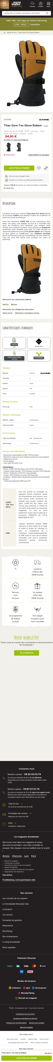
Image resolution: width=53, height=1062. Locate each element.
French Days (44, 1039)
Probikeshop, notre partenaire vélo (19, 880)
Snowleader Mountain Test (18, 1043)
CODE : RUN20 (20, 25)
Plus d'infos (7, 875)
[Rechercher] (49, 11)
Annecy (6, 856)
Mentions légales (26, 1027)
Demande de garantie (12, 920)
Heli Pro (5, 304)
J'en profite (35, 24)
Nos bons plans (12, 1039)
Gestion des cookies (36, 1023)
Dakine (7, 120)
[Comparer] (46, 168)
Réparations (8, 926)
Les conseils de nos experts (15, 898)
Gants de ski (11, 32)
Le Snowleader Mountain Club (16, 904)
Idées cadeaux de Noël (39, 1043)
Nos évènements (10, 937)
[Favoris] (39, 168)
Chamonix (17, 856)
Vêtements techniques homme (27, 313)
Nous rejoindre (9, 947)
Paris (33, 856)
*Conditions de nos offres (25, 1014)
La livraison (7, 909)
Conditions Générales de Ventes (25, 1018)
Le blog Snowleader (11, 942)
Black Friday (32, 1039)
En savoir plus (9, 188)
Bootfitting (7, 931)
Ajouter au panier (19, 168)
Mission (14, 304)
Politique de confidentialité (16, 1023)
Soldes (23, 1039)
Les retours (8, 915)
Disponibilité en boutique (38, 155)
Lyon (26, 856)
